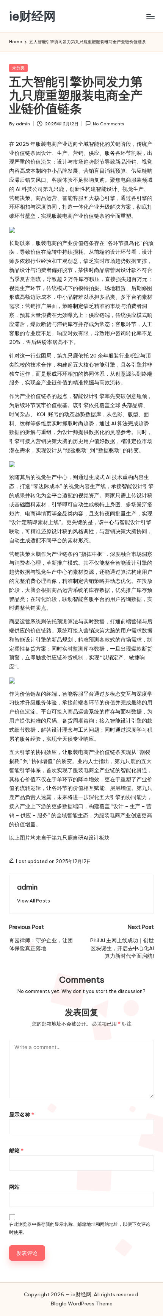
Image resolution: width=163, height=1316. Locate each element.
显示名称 (21, 1114)
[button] (33, 900)
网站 (14, 1186)
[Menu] (150, 16)
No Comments (108, 123)
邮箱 (16, 1150)
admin (27, 886)
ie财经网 (32, 16)
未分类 (18, 67)
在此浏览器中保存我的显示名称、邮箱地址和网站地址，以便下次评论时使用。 (79, 1228)
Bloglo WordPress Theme (82, 1303)
